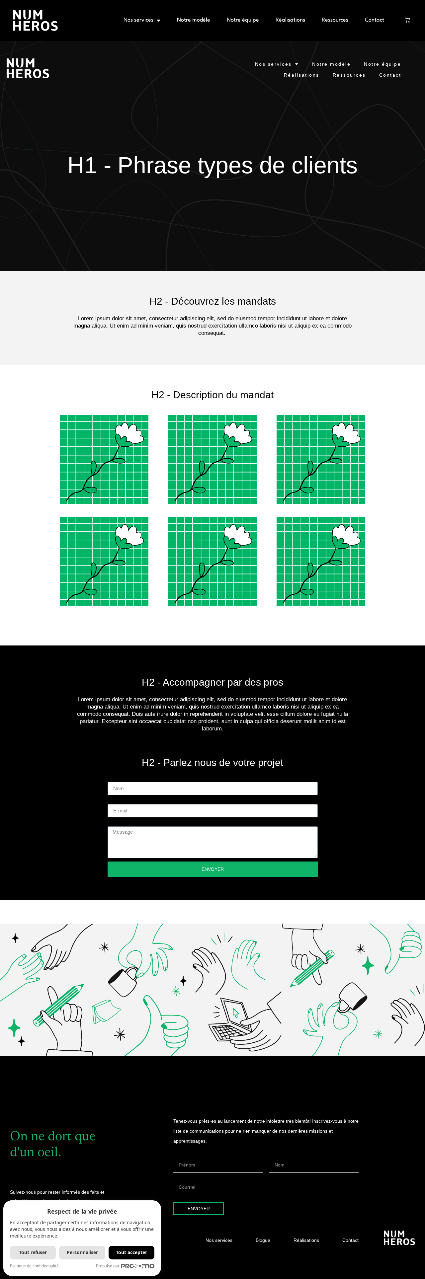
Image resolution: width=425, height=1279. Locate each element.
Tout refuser (33, 1252)
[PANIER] (407, 20)
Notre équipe (243, 20)
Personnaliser (82, 1252)
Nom (113, 779)
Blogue (263, 1240)
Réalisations (290, 20)
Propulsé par (108, 1266)
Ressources (335, 20)
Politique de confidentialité (34, 1266)
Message (119, 823)
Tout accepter (131, 1252)
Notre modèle (193, 20)
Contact (374, 20)
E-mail (116, 801)
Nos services (138, 20)
